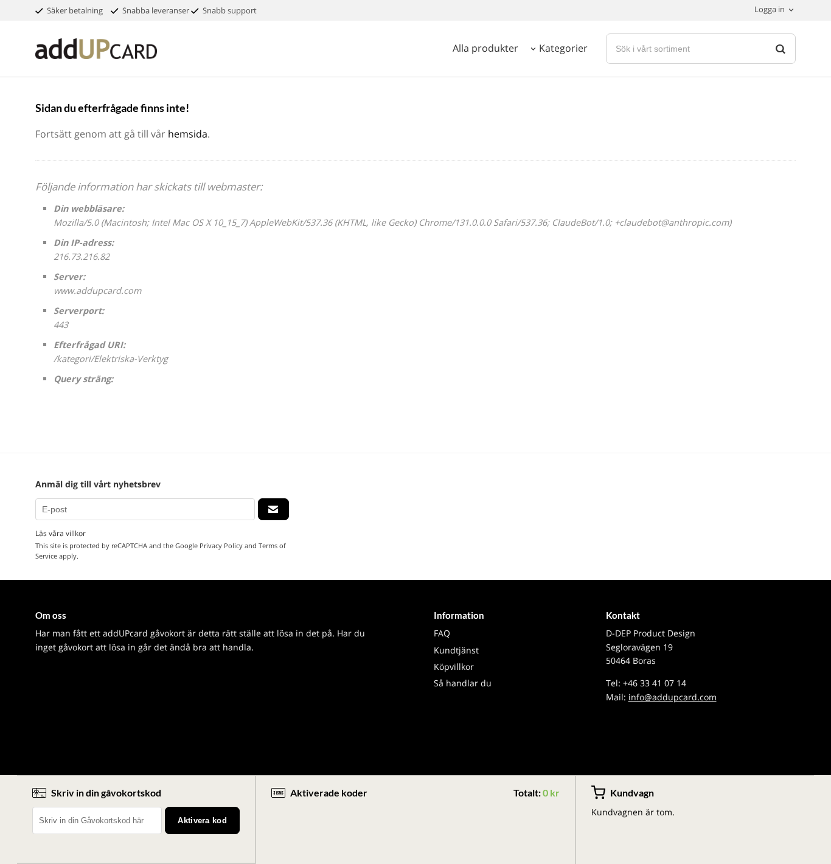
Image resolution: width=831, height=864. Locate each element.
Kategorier (563, 48)
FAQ (442, 633)
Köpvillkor (454, 666)
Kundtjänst (456, 650)
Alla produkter (485, 48)
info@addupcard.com (672, 697)
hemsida (187, 134)
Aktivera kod (202, 820)
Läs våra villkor (60, 533)
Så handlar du (463, 683)
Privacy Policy (221, 545)
